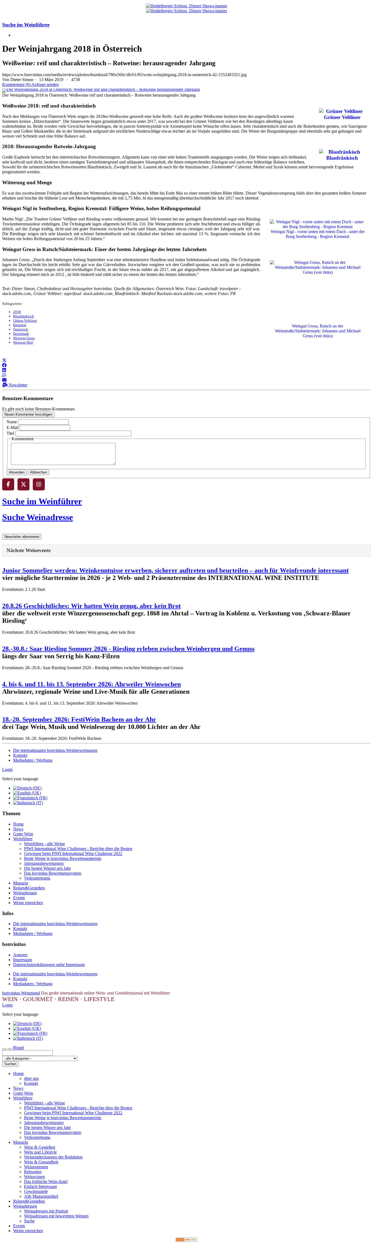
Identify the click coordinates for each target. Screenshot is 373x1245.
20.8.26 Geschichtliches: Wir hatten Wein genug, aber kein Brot (91, 605)
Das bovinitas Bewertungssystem (52, 873)
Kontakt (20, 755)
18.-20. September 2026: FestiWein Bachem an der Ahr (79, 719)
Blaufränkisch (23, 316)
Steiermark (21, 334)
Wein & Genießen (39, 1147)
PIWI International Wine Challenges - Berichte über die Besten (78, 848)
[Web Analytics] (186, 1240)
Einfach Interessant (40, 1186)
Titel (10, 433)
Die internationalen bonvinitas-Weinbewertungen (55, 750)
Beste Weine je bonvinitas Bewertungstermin (62, 858)
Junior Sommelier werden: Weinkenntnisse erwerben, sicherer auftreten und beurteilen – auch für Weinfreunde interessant (175, 570)
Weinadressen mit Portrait (46, 1211)
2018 (17, 312)
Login (7, 769)
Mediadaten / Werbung (32, 760)
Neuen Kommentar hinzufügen (28, 414)
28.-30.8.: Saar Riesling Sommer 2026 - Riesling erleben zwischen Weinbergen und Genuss (128, 648)
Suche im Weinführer (26, 25)
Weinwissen (34, 1176)
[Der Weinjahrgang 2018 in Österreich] (101, 89)
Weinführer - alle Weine (44, 843)
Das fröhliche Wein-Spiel (45, 1181)
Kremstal (19, 325)
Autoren (20, 954)
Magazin (20, 883)
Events (19, 897)
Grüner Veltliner (25, 320)
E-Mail (13, 427)
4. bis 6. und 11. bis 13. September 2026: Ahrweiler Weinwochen (91, 684)
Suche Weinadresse (37, 517)
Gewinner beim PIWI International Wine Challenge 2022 (73, 853)
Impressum (22, 959)
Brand (18, 1047)
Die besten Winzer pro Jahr (47, 868)
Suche (29, 1221)
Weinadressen (25, 892)
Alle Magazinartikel (41, 1196)
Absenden (17, 472)
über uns (31, 1078)
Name (12, 421)
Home (18, 824)
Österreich (20, 329)
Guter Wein (23, 834)
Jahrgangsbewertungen (44, 863)
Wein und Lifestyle (40, 1152)
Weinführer (22, 838)
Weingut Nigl (23, 342)
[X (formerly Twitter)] (23, 484)
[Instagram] (39, 484)
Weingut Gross (24, 338)
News (18, 829)
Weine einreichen (28, 902)
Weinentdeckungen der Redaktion (53, 1157)
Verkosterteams (37, 878)
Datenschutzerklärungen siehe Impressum (49, 964)
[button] (4, 360)
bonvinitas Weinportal (21, 993)
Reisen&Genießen (29, 888)
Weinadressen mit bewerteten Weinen (56, 1216)
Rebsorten (33, 1171)
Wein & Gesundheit (41, 1162)
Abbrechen (38, 472)
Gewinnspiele (36, 1191)
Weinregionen (36, 1166)
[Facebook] (8, 484)
